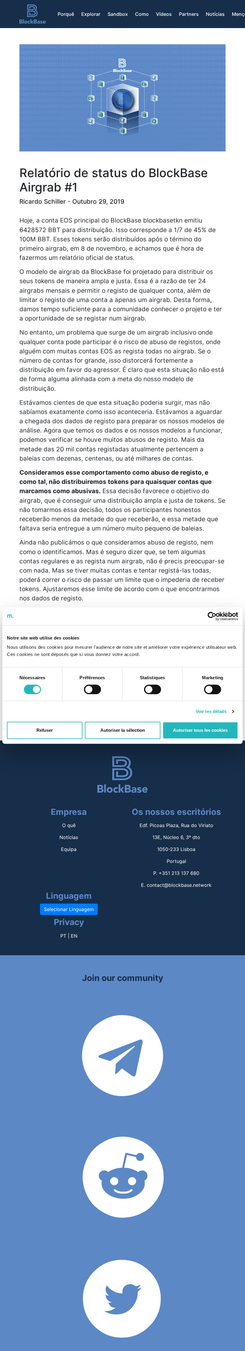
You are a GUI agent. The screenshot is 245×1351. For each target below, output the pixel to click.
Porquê (66, 14)
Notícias (215, 14)
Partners (189, 14)
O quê (69, 825)
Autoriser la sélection (122, 730)
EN (74, 936)
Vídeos (164, 14)
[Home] (32, 14)
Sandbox (118, 14)
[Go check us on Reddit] (123, 1204)
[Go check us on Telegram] (122, 1082)
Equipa (68, 849)
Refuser (44, 730)
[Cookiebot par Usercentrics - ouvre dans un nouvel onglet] (212, 616)
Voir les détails (211, 711)
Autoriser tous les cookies (200, 730)
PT (63, 936)
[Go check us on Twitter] (122, 1325)
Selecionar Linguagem (69, 909)
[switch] (92, 689)
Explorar (90, 14)
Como (142, 14)
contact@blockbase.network (179, 885)
